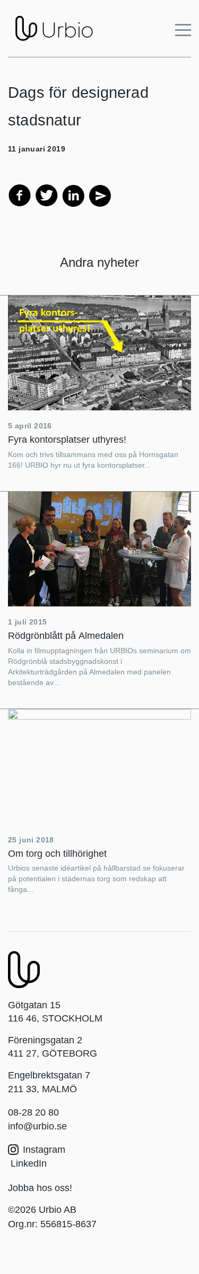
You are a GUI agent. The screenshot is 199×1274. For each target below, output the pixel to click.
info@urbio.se (37, 1126)
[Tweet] (46, 194)
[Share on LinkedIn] (73, 194)
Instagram (44, 1149)
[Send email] (99, 194)
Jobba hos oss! (40, 1188)
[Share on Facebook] (19, 194)
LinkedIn (27, 1163)
